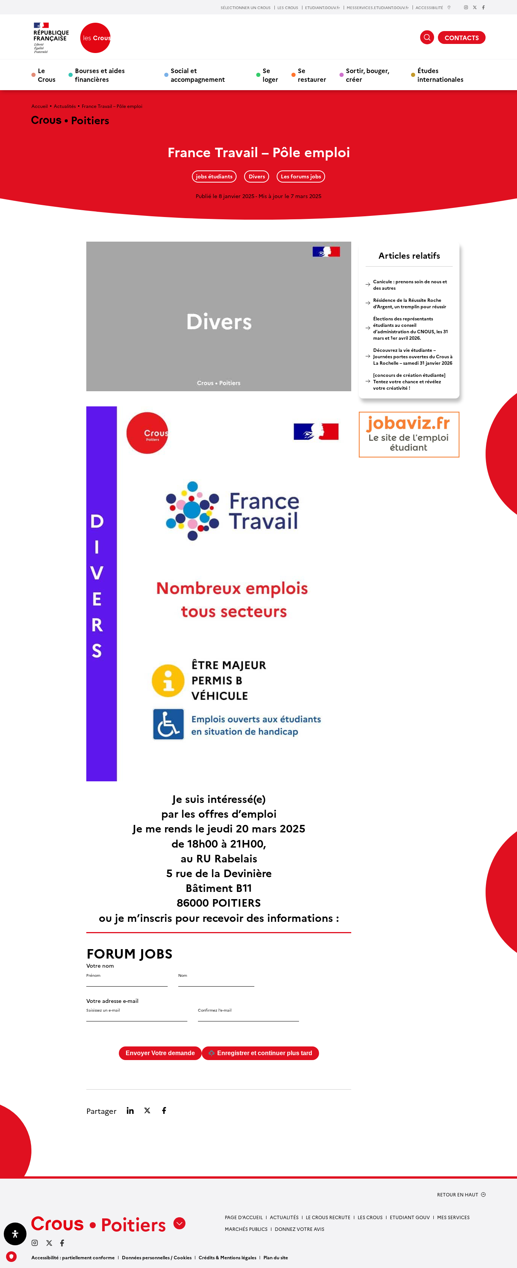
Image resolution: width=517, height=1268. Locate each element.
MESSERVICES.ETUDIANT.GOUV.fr (378, 7)
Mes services (453, 1217)
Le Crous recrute (328, 1217)
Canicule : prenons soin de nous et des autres (410, 284)
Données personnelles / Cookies (157, 1257)
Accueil (39, 106)
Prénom (93, 975)
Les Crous (370, 1217)
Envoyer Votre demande (160, 1053)
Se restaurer (312, 74)
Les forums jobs (301, 176)
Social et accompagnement (198, 74)
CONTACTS (462, 37)
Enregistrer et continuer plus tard (264, 1053)
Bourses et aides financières (100, 74)
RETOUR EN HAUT (457, 1194)
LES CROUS (287, 7)
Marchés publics (246, 1229)
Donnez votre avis (299, 1229)
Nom (182, 975)
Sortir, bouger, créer (367, 74)
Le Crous (47, 74)
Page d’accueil (244, 1217)
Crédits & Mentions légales (227, 1257)
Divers (257, 176)
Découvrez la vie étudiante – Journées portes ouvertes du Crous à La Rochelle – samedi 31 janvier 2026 (413, 356)
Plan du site (275, 1257)
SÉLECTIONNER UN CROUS (246, 7)
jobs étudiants (214, 176)
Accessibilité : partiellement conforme (73, 1257)
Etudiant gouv (410, 1217)
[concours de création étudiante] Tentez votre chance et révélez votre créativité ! (409, 381)
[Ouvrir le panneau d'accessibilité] (15, 1234)
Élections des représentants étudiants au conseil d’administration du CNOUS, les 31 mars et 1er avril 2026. (410, 328)
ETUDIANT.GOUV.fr (322, 7)
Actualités (65, 106)
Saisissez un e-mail (103, 1010)
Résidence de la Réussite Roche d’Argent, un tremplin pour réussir (409, 303)
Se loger (270, 74)
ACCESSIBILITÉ (429, 7)
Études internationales (440, 74)
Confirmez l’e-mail (215, 1010)
